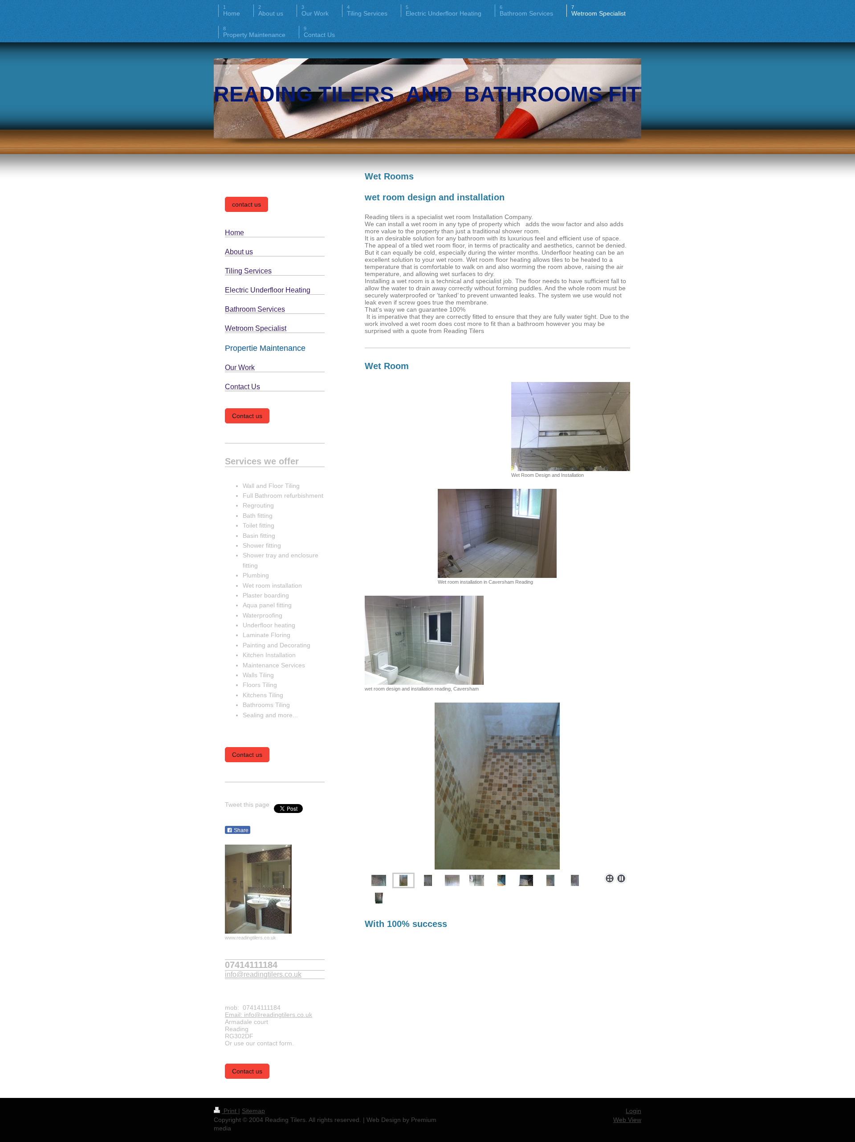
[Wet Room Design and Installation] (570, 426)
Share (240, 830)
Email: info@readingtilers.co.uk (268, 1014)
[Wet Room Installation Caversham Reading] (452, 880)
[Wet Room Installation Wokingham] (497, 785)
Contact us (247, 415)
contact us (246, 204)
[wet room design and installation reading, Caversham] (424, 640)
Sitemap (253, 1110)
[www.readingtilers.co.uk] (258, 889)
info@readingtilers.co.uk (263, 974)
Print (230, 1110)
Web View (627, 1119)
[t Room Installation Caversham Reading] (476, 880)
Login (633, 1110)
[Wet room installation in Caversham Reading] (497, 533)
